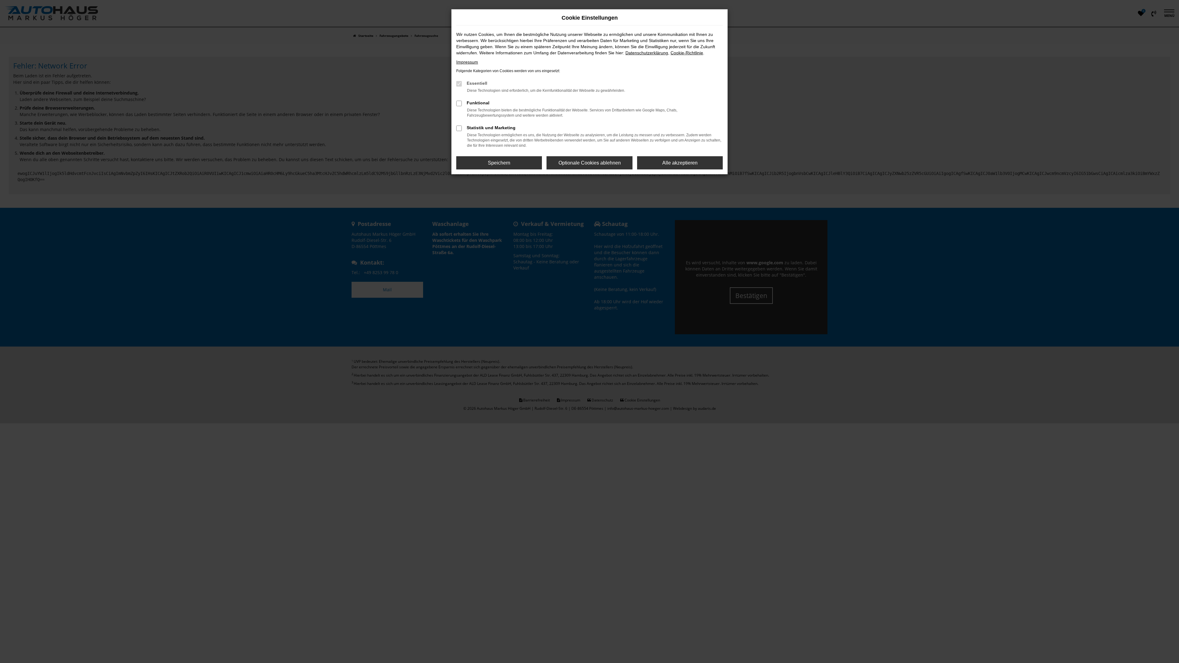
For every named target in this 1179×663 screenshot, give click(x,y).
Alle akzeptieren (680, 162)
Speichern (499, 162)
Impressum (467, 62)
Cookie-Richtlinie (687, 52)
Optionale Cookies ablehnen (589, 162)
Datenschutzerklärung (646, 52)
